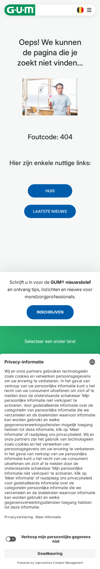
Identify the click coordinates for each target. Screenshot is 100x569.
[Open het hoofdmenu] (91, 10)
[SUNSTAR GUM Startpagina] (19, 10)
